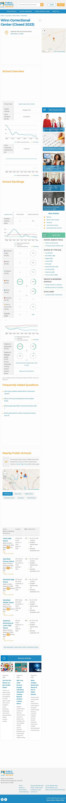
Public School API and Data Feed (55, 790)
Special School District (26, 371)
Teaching (49, 222)
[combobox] (28, 4)
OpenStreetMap (35, 489)
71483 (21, 34)
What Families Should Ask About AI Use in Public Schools (34, 687)
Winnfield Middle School (8, 601)
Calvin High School (22, 464)
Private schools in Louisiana (53, 285)
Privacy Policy (60, 800)
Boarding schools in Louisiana (54, 288)
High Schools (18, 493)
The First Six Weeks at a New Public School (6, 684)
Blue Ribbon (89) (50, 256)
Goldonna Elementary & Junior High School (8, 624)
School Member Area (51, 786)
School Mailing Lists (51, 788)
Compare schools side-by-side (54, 246)
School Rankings (24, 792)
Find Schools (23, 790)
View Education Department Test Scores (26, 364)
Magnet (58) (49, 259)
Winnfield (14, 34)
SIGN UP (60, 5)
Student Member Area (37, 786)
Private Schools (31, 497)
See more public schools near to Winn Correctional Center (21, 647)
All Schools (7, 493)
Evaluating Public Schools (54, 228)
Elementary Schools (9, 497)
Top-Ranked (48, 253)
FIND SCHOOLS (11, 11)
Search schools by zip (51, 243)
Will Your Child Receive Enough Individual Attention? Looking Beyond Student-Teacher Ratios (20, 692)
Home (20, 786)
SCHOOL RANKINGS (26, 11)
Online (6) (48, 264)
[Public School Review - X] (2, 799)
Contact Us (34, 792)
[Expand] (5, 477)
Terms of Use (50, 800)
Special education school (26, 104)
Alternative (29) (49, 272)
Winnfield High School (8, 580)
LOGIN (52, 5)
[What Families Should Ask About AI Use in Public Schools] (35, 668)
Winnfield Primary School (8, 560)
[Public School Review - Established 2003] (7, 4)
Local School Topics (52, 225)
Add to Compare (8, 553)
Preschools (21, 497)
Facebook (5, 799)
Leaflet (29, 489)
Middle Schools (29, 493)
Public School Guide (37, 788)
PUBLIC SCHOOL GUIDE (42, 11)
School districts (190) (51, 275)
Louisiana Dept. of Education (53, 295)
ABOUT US (56, 11)
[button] (21, 478)
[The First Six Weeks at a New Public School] (7, 668)
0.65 (33, 314)
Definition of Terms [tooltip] (8, 214)
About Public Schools (52, 220)
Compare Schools (36, 790)
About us (21, 788)
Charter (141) (49, 261)
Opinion (48, 217)
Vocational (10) (49, 269)
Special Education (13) (51, 267)
